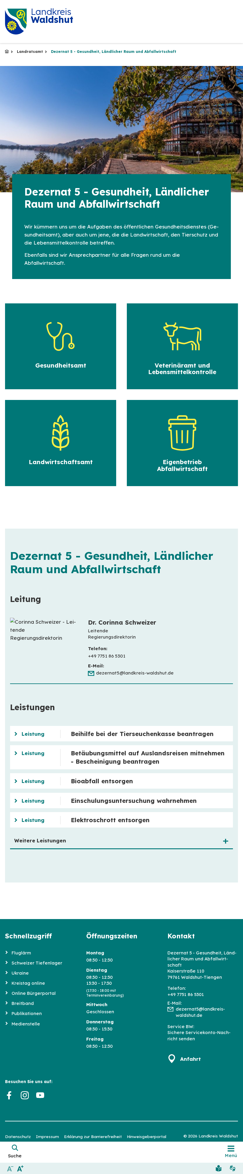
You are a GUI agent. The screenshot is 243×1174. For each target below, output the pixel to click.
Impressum (47, 1136)
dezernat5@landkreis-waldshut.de (135, 673)
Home (7, 51)
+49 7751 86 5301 (185, 994)
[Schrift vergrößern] (20, 1168)
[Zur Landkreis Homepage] (16, 21)
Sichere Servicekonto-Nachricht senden (199, 1035)
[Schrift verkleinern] (10, 1168)
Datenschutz (18, 1136)
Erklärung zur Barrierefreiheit (93, 1136)
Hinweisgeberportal (146, 1136)
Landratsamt (30, 52)
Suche (15, 1156)
